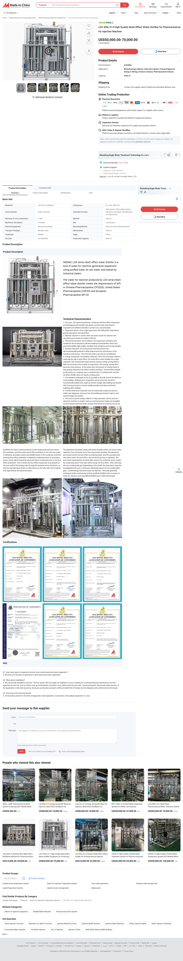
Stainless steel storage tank (146, 883)
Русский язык (69, 946)
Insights (154, 943)
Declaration (117, 951)
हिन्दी (125, 946)
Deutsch (87, 946)
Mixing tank (96, 888)
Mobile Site (145, 943)
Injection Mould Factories (66, 923)
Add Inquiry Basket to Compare (48, 97)
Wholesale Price (95, 943)
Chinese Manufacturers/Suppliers (62, 943)
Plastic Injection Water (137, 923)
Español (41, 946)
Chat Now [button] (162, 51)
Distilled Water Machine (42, 911)
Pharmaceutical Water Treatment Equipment (83, 18)
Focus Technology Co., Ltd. (75, 951)
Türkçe (140, 946)
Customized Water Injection (15, 929)
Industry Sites (107, 943)
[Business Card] (177, 198)
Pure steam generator (100, 883)
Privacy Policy (128, 951)
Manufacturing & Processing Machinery (22, 18)
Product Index (134, 943)
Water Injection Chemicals (161, 923)
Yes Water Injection (38, 929)
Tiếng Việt (148, 946)
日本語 (119, 946)
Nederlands (96, 946)
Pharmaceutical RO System (66, 911)
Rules (179, 13)
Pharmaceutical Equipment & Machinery (51, 18)
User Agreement (105, 951)
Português (50, 946)
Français (59, 946)
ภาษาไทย (132, 946)
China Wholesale (81, 943)
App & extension (150, 13)
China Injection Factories (14, 923)
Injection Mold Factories (91, 923)
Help (136, 13)
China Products (43, 943)
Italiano (79, 946)
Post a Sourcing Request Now (72, 751)
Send (21, 751)
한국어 (111, 946)
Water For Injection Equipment (16, 911)
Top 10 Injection (57, 929)
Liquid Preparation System (12, 888)
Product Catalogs (38, 878)
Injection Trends (74, 929)
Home (4, 18)
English (33, 946)
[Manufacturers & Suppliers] (16, 5)
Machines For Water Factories (40, 923)
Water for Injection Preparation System (62, 883)
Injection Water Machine (114, 923)
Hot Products (30, 943)
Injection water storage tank (58, 888)
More (4, 934)
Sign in (178, 6)
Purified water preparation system (15, 883)
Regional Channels (121, 943)
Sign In (102, 176)
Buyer (123, 13)
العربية (105, 946)
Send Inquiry (118, 51)
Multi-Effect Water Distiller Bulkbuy (99, 929)
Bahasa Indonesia (160, 946)
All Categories (11, 13)
